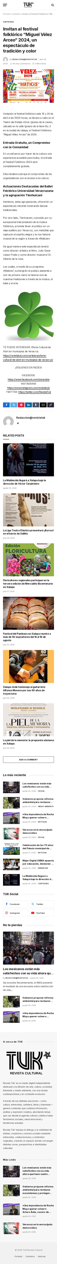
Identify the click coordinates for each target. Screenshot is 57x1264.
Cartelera (16, 14)
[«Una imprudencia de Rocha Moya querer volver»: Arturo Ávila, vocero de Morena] (11, 818)
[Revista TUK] (28, 5)
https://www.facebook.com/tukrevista (28, 379)
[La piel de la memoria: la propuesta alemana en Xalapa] (28, 719)
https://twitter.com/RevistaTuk (34, 391)
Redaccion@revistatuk (24, 59)
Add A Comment (28, 759)
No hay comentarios (22, 64)
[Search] (52, 5)
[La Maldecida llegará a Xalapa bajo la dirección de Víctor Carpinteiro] (28, 459)
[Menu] (5, 5)
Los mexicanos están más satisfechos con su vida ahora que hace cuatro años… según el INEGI (27, 973)
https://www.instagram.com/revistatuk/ (28, 387)
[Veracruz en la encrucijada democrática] (11, 833)
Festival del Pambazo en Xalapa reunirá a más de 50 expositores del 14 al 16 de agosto (27, 637)
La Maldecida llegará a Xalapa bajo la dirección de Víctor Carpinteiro (24, 482)
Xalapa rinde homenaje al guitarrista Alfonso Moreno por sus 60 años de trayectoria (24, 690)
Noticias (42, 1256)
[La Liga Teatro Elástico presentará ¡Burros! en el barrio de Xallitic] (28, 509)
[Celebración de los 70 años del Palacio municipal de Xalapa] (11, 849)
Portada (6, 14)
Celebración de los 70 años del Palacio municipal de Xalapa (37, 848)
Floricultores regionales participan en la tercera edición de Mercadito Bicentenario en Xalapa (28, 584)
